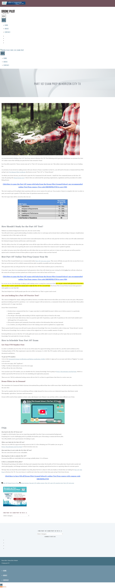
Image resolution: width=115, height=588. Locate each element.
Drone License (25, 483)
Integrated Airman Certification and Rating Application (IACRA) (27, 359)
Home (6, 25)
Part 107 (47, 483)
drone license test (19, 178)
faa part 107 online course (36, 483)
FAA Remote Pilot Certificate (17, 172)
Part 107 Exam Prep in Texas (11, 483)
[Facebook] (51, 36)
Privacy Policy (4, 560)
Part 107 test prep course (43, 261)
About (7, 28)
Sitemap (16, 560)
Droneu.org (5, 563)
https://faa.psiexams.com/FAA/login (12, 447)
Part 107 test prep (68, 483)
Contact (7, 32)
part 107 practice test (56, 483)
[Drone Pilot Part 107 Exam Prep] (12, 50)
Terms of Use (11, 560)
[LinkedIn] (51, 42)
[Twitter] (51, 38)
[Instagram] (51, 40)
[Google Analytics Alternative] (3, 587)
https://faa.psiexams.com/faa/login (66, 371)
